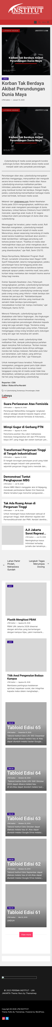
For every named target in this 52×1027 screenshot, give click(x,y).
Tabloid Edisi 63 (24, 818)
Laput (10, 586)
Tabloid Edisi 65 (24, 727)
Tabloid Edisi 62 (24, 864)
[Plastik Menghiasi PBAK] (26, 599)
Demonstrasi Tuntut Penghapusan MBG (17, 478)
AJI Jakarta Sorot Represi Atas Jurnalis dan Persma (34, 535)
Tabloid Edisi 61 (24, 912)
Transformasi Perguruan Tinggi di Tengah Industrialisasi (25, 451)
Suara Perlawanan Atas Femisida (26, 404)
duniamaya (21, 391)
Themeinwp (31, 993)
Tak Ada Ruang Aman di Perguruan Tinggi (20, 505)
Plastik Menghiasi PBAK (21, 619)
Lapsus (5, 78)
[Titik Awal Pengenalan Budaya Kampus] (26, 655)
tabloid (11, 723)
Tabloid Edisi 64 (24, 773)
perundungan (30, 391)
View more (26, 934)
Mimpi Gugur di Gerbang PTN (23, 427)
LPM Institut (6, 100)
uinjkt (38, 391)
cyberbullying (11, 391)
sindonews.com (21, 201)
